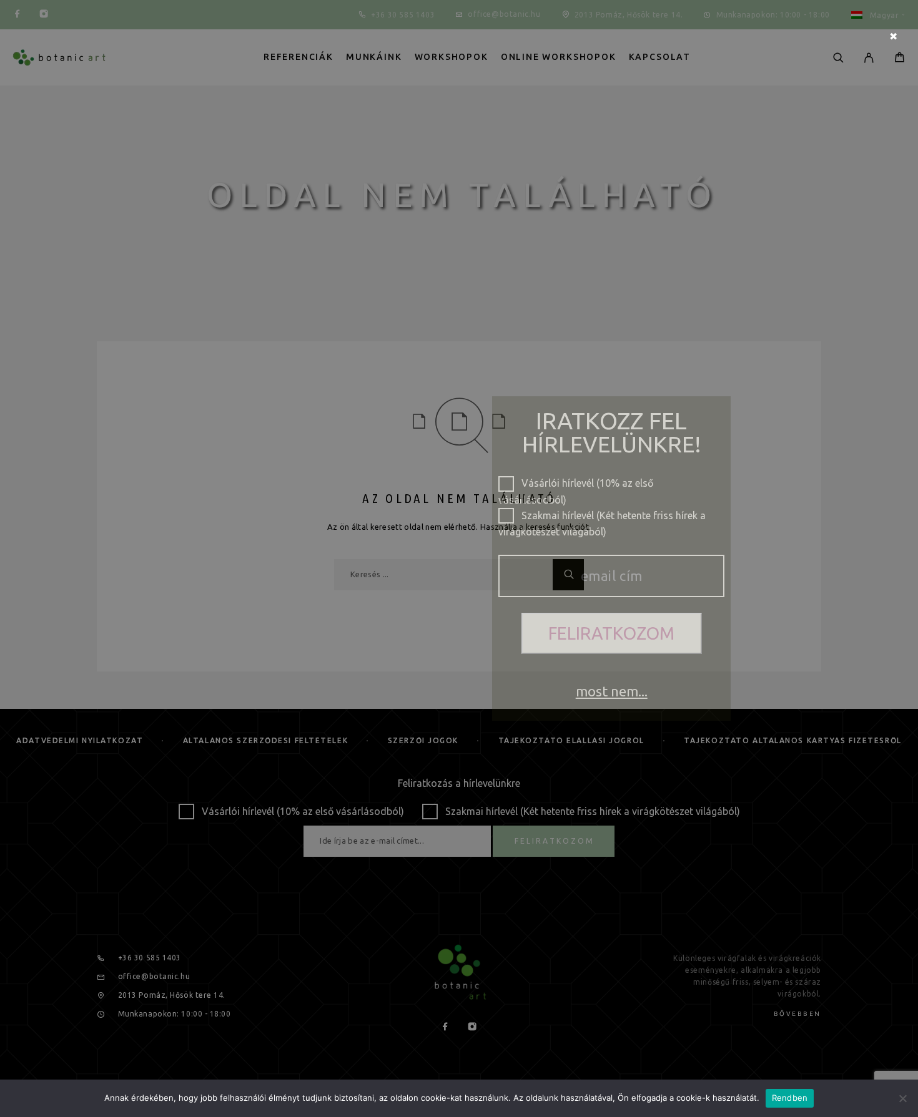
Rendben (790, 1098)
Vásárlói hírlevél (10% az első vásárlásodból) (575, 484)
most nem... (612, 691)
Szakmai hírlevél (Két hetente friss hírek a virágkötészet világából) (602, 517)
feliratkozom (611, 633)
